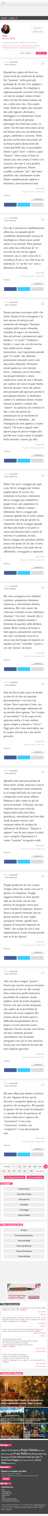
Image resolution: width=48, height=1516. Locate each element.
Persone (43, 1314)
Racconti (14, 48)
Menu (3, 3)
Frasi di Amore (24, 1189)
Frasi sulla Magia (24, 1240)
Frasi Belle (24, 1204)
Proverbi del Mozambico (24, 1235)
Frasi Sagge (24, 1210)
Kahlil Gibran (23, 1460)
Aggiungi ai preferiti (42, 62)
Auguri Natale (29, 1450)
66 (25, 1171)
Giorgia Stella (42, 1311)
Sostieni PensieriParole (24, 1273)
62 (4, 1171)
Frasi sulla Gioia (24, 1256)
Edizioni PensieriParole (9, 1499)
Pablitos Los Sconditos (39, 1333)
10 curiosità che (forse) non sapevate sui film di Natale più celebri (35, 1436)
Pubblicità (17, 1507)
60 (40, 1166)
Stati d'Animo (11, 1463)
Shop (3, 1497)
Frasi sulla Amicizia (24, 1194)
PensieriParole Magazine (12, 1373)
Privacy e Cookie (32, 1507)
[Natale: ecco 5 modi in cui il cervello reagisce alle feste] (12, 1431)
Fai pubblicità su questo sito (10, 1500)
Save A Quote (6, 1491)
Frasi (3, 1489)
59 (35, 1166)
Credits (23, 1507)
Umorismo (5, 48)
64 (14, 1171)
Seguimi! (38, 28)
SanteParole (6, 1495)
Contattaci (9, 1509)
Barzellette (41, 1450)
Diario (7, 65)
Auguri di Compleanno (10, 1450)
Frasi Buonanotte (34, 1453)
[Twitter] (23, 205)
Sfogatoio (13, 589)
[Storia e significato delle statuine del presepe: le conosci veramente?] (36, 1415)
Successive (40, 1171)
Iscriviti (6, 1479)
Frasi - (24, 2)
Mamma (43, 1326)
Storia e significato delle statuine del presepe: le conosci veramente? (35, 1420)
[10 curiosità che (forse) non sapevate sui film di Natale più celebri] (36, 1431)
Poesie (36, 46)
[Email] (37, 205)
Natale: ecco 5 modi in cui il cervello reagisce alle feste (10, 1437)
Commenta (38, 199)
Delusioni (13, 65)
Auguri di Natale (24, 1215)
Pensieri (24, 1230)
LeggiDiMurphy (7, 1493)
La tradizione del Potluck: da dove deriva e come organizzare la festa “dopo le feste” (22, 1402)
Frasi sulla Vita (24, 1199)
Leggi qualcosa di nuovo (14, 1177)
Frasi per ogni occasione (27, 48)
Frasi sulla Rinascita (24, 1246)
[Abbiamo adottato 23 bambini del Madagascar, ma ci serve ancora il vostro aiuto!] (12, 1415)
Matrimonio (31, 1460)
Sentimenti (13, 305)
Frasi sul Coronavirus (24, 1251)
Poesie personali (41, 1351)
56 (19, 1166)
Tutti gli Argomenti (35, 1177)
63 (9, 1171)
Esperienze (13, 476)
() (24, 1309)
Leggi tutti (41, 53)
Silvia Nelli (8, 38)
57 (25, 1166)
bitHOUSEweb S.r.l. (40, 1505)
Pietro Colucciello (41, 1348)
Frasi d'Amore (18, 1456)
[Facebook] (10, 205)
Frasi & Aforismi (27, 46)
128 (31, 1171)
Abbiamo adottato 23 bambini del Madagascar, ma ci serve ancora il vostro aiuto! (12, 1420)
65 (19, 1171)
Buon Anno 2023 (7, 1454)
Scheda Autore (37, 32)
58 (30, 1166)
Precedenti (7, 1166)
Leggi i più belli (25, 53)
